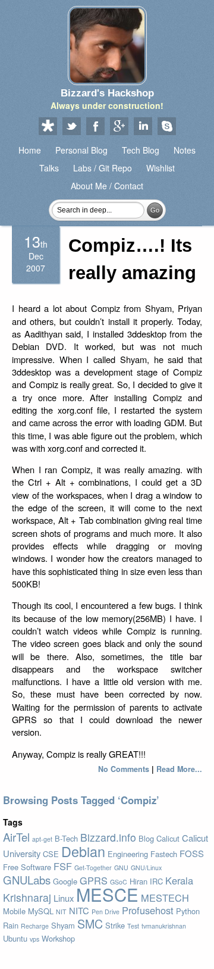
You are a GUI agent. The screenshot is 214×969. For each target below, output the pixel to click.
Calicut (168, 838)
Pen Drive (105, 911)
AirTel (16, 837)
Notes (185, 150)
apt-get (42, 838)
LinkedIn (142, 126)
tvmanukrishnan (163, 925)
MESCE (107, 894)
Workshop (58, 938)
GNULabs (27, 879)
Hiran (138, 881)
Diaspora (47, 126)
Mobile (14, 911)
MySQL (41, 911)
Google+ (118, 126)
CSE (51, 853)
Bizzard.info (108, 837)
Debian (83, 851)
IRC (156, 881)
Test (133, 925)
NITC (79, 910)
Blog (146, 838)
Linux (64, 898)
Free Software (27, 867)
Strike (115, 925)
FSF (63, 866)
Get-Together (93, 867)
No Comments (123, 769)
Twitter (71, 126)
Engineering (128, 853)
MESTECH (165, 897)
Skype (166, 126)
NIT (61, 911)
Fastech (163, 853)
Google (65, 881)
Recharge (35, 925)
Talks (49, 168)
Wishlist (160, 168)
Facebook (95, 126)
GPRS (94, 880)
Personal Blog (81, 150)
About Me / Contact (107, 186)
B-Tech (66, 838)
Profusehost (148, 910)
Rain (10, 925)
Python (188, 911)
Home (29, 150)
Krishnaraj (27, 897)
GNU (121, 867)
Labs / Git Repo (102, 168)
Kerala (179, 880)
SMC (90, 923)
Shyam (63, 925)
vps (34, 938)
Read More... (179, 769)
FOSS (192, 853)
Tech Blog (140, 150)
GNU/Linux (146, 867)
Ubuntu (15, 938)
